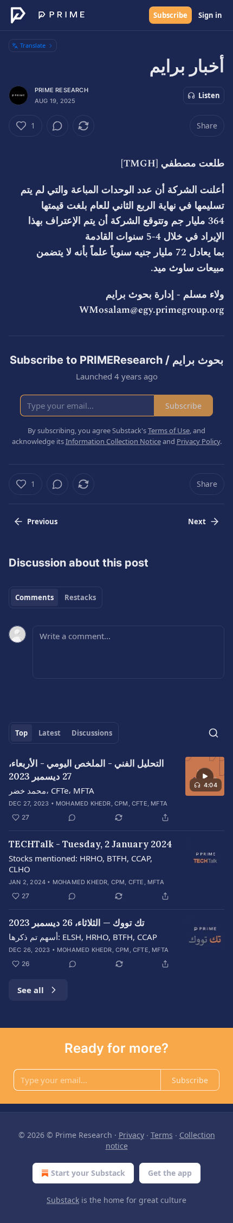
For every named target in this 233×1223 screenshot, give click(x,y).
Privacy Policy (198, 441)
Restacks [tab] (80, 597)
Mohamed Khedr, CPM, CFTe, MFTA (111, 803)
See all (30, 989)
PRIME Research (61, 90)
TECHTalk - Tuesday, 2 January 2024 (90, 844)
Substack (63, 1200)
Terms (162, 1135)
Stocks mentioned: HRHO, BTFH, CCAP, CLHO (80, 863)
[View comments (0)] (57, 126)
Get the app (170, 1173)
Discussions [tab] (92, 733)
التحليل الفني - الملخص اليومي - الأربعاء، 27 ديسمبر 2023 (86, 769)
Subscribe (170, 15)
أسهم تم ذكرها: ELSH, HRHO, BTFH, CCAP (83, 936)
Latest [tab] (49, 733)
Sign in (210, 15)
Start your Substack (88, 1173)
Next (197, 521)
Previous (42, 521)
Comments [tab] (34, 597)
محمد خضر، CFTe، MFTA (51, 790)
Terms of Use (169, 430)
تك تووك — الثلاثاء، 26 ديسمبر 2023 (77, 923)
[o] (204, 776)
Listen (209, 95)
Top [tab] (21, 733)
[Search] (213, 733)
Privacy (131, 1135)
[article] (116, 790)
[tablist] (55, 597)
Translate (33, 45)
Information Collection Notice (113, 441)
